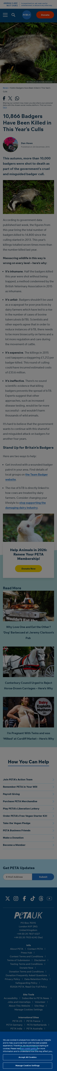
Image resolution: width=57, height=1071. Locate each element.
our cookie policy (29, 1048)
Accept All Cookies (28, 1057)
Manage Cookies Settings (27, 1065)
